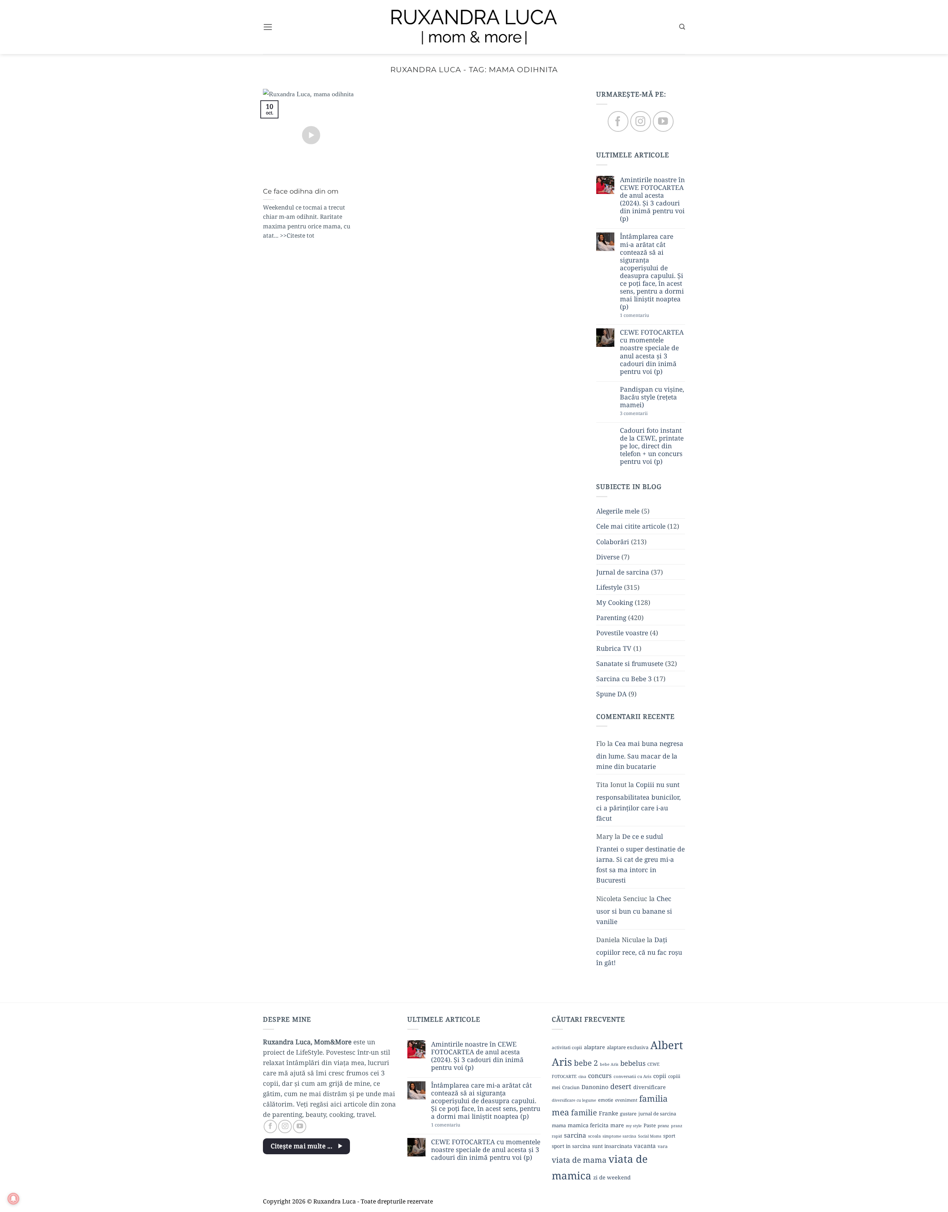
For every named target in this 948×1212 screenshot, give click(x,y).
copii (659, 1075)
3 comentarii (647, 414)
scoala (594, 1136)
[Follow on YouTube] (663, 121)
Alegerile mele (618, 511)
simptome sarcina (619, 1136)
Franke (608, 1113)
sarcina (575, 1135)
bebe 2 (586, 1063)
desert (620, 1086)
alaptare (594, 1047)
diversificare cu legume (574, 1100)
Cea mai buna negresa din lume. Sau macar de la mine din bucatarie (639, 755)
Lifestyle (609, 587)
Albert (666, 1045)
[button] (268, 27)
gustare (628, 1113)
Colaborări (612, 541)
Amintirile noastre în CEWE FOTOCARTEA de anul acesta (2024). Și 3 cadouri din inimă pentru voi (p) (652, 199)
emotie (605, 1100)
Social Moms (649, 1136)
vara (663, 1146)
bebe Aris (609, 1064)
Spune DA (611, 693)
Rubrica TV (613, 648)
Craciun (571, 1087)
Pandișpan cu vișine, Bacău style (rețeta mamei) (652, 397)
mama (559, 1125)
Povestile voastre (622, 633)
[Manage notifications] (13, 1199)
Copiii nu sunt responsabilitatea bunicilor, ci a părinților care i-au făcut (638, 801)
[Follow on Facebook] (618, 121)
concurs (600, 1075)
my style (634, 1125)
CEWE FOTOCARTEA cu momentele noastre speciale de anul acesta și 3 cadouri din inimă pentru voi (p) (652, 352)
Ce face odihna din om (300, 191)
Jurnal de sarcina (622, 572)
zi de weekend (612, 1177)
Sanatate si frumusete (629, 663)
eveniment (626, 1100)
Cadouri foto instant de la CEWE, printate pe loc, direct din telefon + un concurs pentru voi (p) (652, 446)
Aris (562, 1062)
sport (669, 1135)
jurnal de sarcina (657, 1113)
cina (582, 1076)
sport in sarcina (571, 1145)
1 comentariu (648, 316)
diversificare (649, 1087)
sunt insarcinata (612, 1145)
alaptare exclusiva (627, 1047)
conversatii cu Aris (632, 1076)
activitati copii (567, 1047)
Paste (650, 1125)
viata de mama (579, 1160)
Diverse (608, 556)
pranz (663, 1125)
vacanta (645, 1146)
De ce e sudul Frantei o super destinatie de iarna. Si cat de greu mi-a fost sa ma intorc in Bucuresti (640, 858)
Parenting (611, 617)
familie (584, 1112)
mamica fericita (588, 1125)
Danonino (594, 1087)
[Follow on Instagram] (640, 121)
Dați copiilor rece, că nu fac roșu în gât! (639, 951)
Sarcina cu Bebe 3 (624, 678)
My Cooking (614, 602)
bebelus (632, 1063)
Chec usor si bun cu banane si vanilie (634, 910)
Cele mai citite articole (630, 526)
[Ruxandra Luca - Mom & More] (474, 27)
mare (617, 1125)
